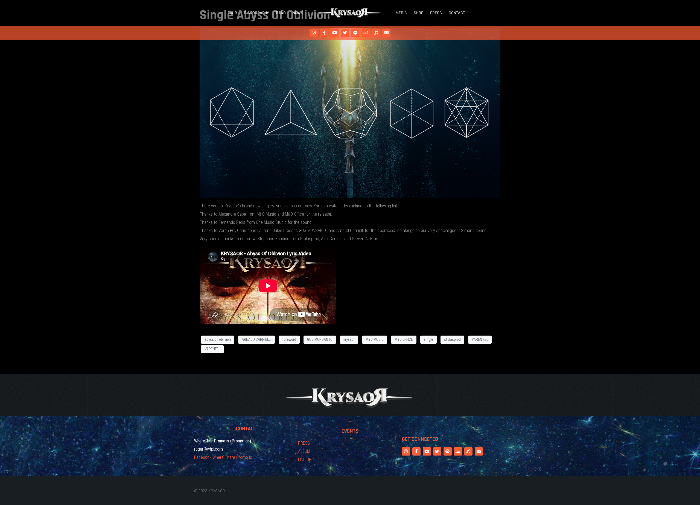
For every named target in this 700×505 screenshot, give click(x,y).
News (298, 13)
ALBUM (304, 451)
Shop (418, 13)
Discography (256, 13)
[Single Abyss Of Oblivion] (350, 112)
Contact (457, 13)
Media (401, 13)
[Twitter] (345, 33)
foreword (289, 339)
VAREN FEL (480, 339)
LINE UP (304, 459)
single (428, 339)
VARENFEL (212, 349)
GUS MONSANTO (319, 339)
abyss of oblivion (218, 339)
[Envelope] (386, 33)
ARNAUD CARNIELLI (256, 339)
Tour (232, 13)
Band (281, 13)
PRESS (304, 443)
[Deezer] (365, 33)
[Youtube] (334, 33)
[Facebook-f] (324, 33)
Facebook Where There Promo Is (223, 457)
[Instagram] (314, 33)
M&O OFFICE (404, 339)
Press (436, 13)
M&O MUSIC (375, 339)
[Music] (376, 33)
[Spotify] (355, 33)
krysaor (349, 339)
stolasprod (452, 339)
